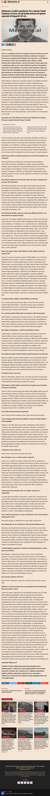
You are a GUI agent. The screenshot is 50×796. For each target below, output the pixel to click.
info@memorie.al (41, 774)
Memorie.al (4, 793)
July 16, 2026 (20, 751)
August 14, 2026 (4, 725)
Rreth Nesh (4, 791)
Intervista (6, 6)
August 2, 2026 (20, 723)
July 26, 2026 (4, 752)
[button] (2, 793)
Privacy (10, 791)
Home (3, 6)
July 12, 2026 (37, 749)
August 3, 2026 (37, 725)
